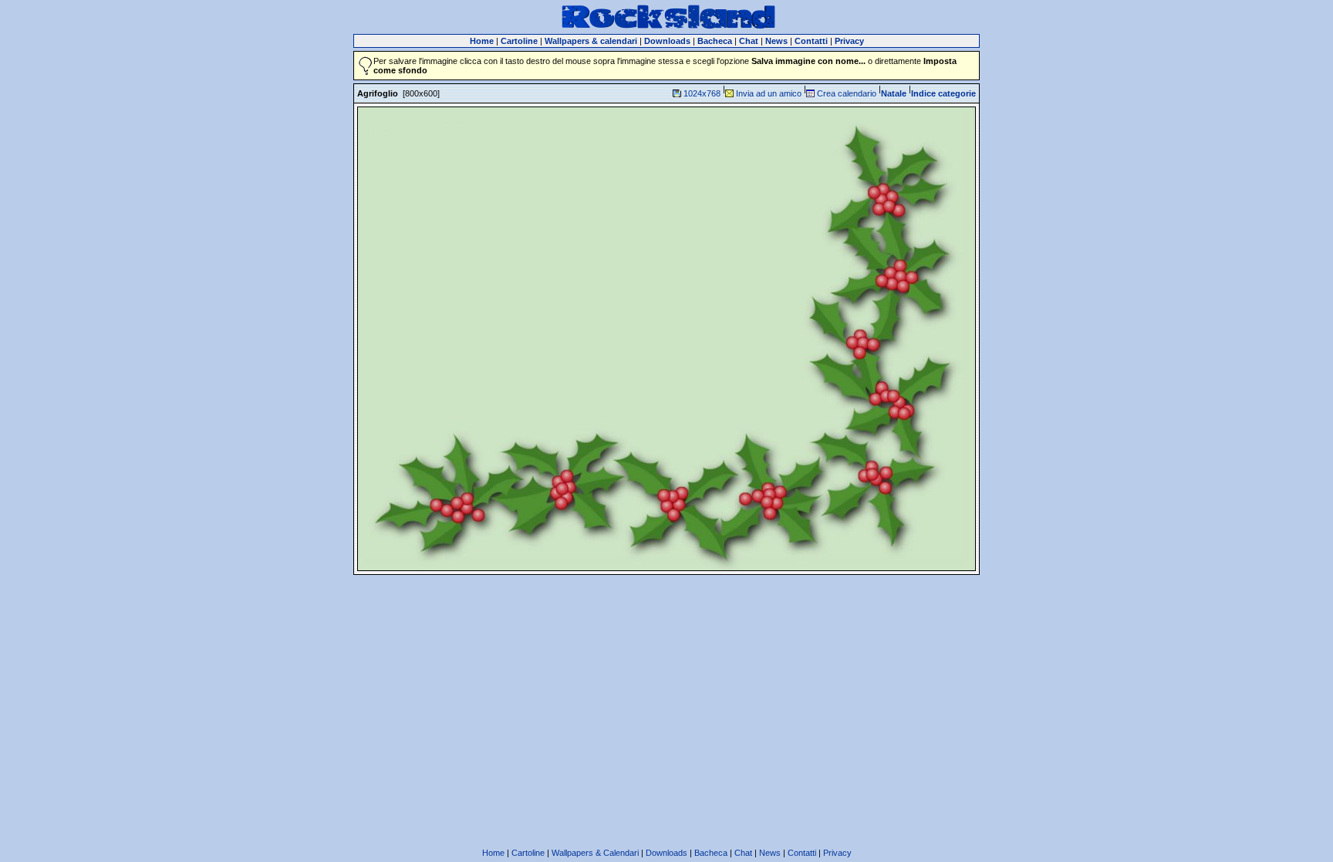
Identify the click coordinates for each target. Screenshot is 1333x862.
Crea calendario (846, 93)
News (770, 852)
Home (493, 852)
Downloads (666, 852)
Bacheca (710, 852)
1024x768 (701, 93)
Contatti (802, 852)
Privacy (837, 852)
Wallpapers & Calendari (595, 852)
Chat (743, 852)
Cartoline (528, 852)
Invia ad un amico (768, 93)
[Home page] (668, 26)
